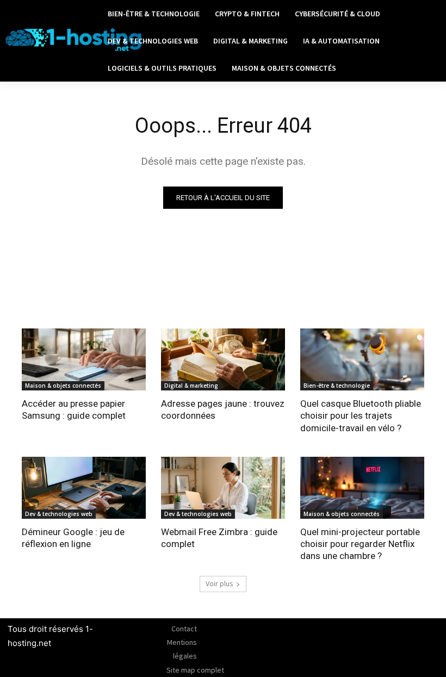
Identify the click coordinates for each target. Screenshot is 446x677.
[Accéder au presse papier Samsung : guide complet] (84, 359)
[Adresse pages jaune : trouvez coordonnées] (223, 359)
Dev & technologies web (58, 514)
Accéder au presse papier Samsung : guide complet (74, 409)
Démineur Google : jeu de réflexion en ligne (73, 537)
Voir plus (219, 583)
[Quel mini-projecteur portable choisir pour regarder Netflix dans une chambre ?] (362, 488)
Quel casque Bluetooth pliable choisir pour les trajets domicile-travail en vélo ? (360, 415)
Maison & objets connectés (63, 385)
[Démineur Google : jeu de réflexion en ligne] (84, 488)
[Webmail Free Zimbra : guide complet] (223, 488)
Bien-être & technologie (336, 385)
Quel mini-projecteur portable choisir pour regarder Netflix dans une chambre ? (360, 543)
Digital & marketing (191, 385)
